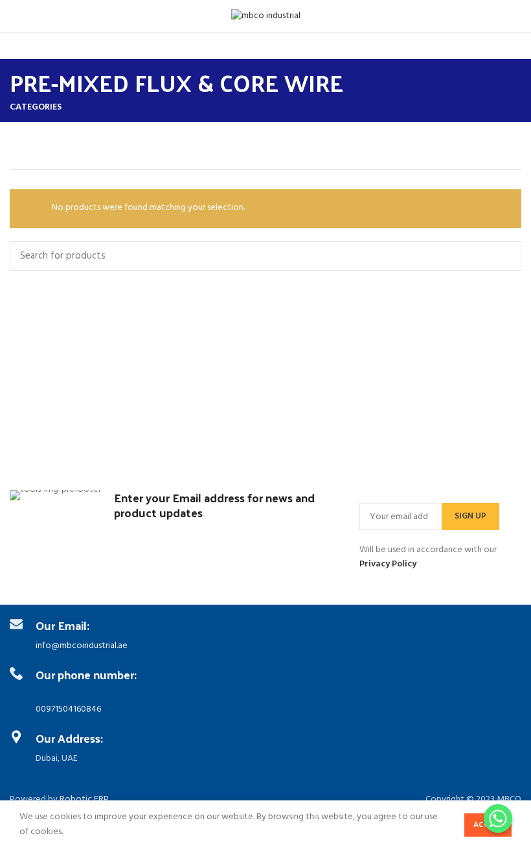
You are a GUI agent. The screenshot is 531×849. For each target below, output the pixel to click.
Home (23, 148)
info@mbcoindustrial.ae (82, 645)
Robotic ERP (84, 799)
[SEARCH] (504, 256)
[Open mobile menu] (15, 16)
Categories (36, 107)
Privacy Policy (387, 564)
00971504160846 (68, 709)
